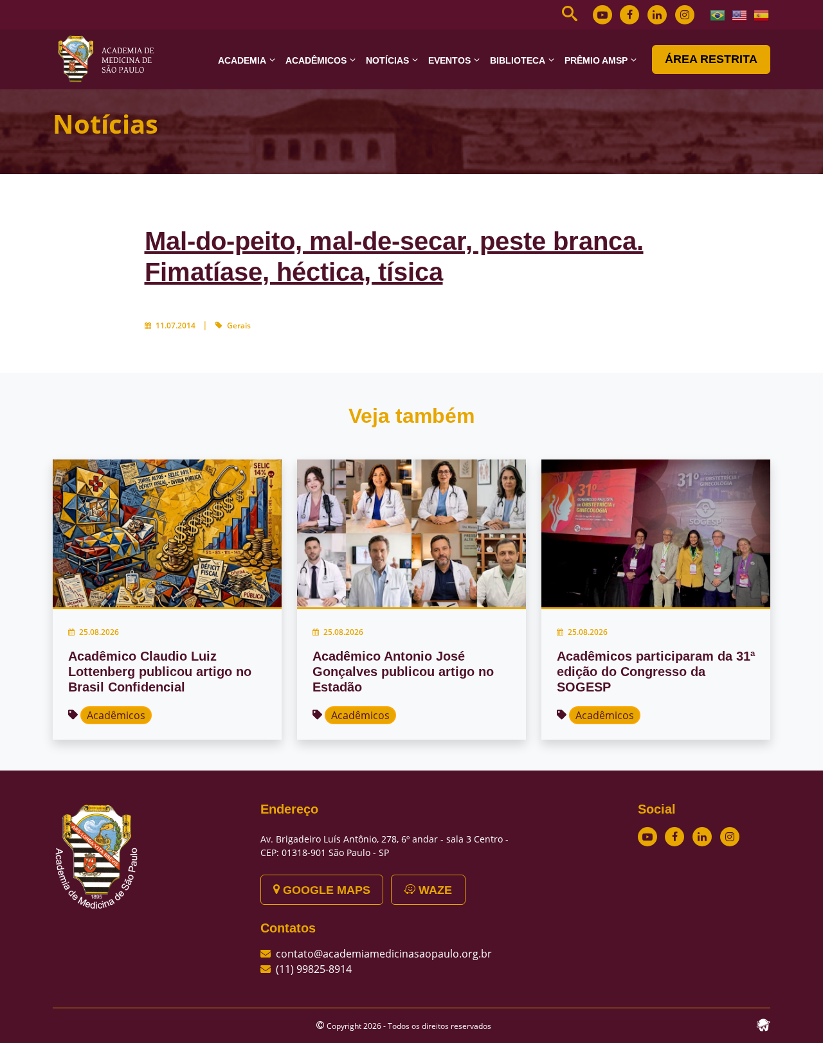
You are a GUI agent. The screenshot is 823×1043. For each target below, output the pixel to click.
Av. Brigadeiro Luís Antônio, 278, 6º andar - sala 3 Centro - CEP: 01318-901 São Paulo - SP (384, 846)
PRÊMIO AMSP (596, 60)
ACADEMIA (242, 60)
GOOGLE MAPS (325, 890)
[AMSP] (110, 58)
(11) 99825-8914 (314, 969)
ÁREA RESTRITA (711, 59)
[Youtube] (602, 14)
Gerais (239, 325)
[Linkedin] (657, 14)
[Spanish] (762, 14)
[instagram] (684, 14)
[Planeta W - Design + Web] (763, 1024)
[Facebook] (629, 14)
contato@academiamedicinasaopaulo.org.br (384, 954)
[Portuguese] (718, 14)
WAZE (433, 890)
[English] (740, 14)
